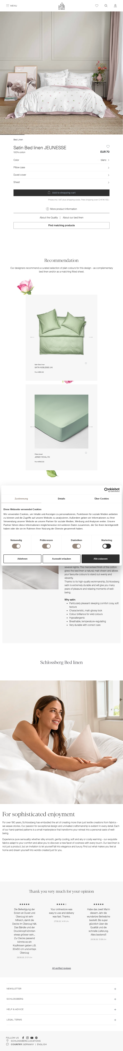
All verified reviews (61, 968)
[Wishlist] (96, 6)
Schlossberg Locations (26, 1041)
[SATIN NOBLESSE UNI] (61, 332)
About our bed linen (73, 217)
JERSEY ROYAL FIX (42, 457)
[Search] (106, 6)
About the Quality (49, 217)
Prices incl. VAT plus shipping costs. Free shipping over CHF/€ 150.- (79, 199)
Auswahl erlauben (61, 558)
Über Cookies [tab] (101, 498)
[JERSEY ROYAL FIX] (61, 422)
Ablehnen (22, 558)
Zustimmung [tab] (21, 498)
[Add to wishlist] (108, 146)
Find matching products (61, 225)
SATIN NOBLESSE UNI (44, 367)
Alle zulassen (101, 558)
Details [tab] (61, 498)
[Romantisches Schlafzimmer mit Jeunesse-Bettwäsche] (61, 73)
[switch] (46, 546)
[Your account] (115, 6)
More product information (63, 209)
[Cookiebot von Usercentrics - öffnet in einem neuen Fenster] (106, 490)
